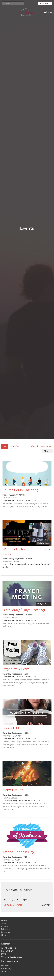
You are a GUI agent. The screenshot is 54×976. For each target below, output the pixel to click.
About (4, 923)
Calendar (14, 446)
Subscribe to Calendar (40, 446)
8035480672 (45, 3)
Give (3, 935)
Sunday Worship (13, 905)
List (5, 446)
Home (4, 920)
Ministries (6, 929)
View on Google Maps (11, 957)
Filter (46, 451)
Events (4, 926)
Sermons (5, 932)
